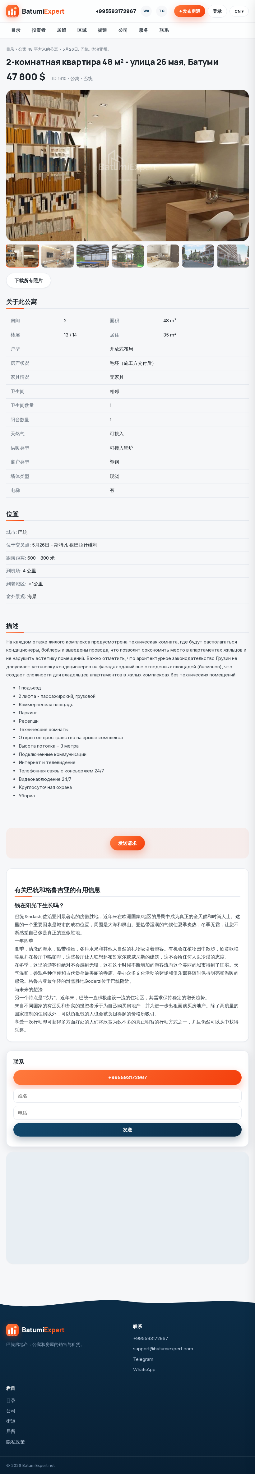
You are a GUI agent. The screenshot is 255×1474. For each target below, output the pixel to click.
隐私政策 (15, 1442)
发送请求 (127, 843)
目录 (16, 30)
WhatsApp (144, 1369)
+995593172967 (115, 11)
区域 (82, 30)
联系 (164, 30)
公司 (123, 30)
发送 (127, 1130)
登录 (217, 11)
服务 (143, 30)
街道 (102, 30)
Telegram (143, 1359)
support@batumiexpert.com (163, 1349)
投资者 (39, 30)
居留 (61, 30)
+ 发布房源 (189, 11)
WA (146, 11)
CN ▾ (239, 11)
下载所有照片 (29, 280)
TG (162, 11)
